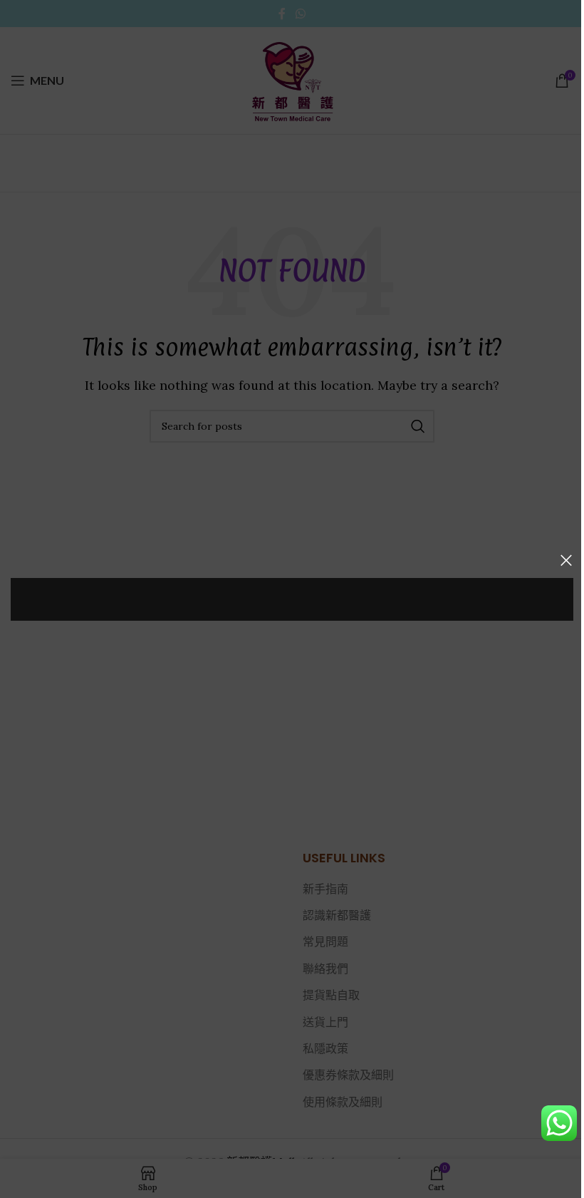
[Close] (566, 560)
